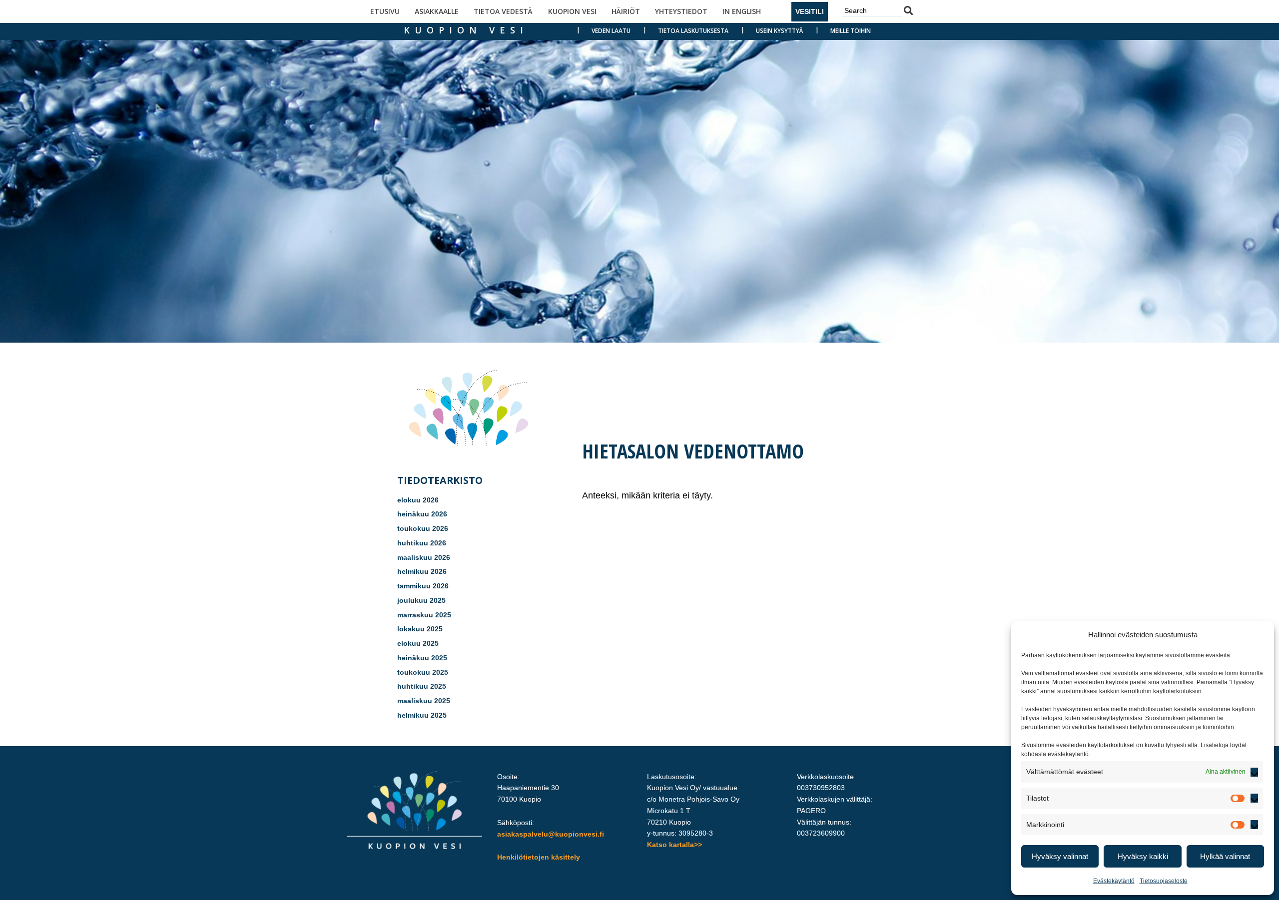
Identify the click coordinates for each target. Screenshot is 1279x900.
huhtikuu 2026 (421, 543)
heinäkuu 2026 (422, 514)
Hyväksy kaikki (1143, 856)
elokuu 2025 (418, 643)
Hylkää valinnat (1225, 856)
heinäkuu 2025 (422, 658)
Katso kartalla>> (674, 845)
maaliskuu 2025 (423, 701)
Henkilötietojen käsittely (538, 857)
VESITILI (809, 11)
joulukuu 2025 (421, 600)
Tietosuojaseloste (1164, 881)
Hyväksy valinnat (1060, 856)
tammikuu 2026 (423, 586)
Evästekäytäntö (1114, 881)
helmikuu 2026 (422, 571)
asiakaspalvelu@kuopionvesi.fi (550, 834)
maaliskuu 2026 (423, 557)
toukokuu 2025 (422, 672)
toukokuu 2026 (422, 528)
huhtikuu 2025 (421, 686)
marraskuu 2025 (424, 615)
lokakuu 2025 (420, 629)
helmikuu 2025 (422, 715)
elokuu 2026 (418, 500)
